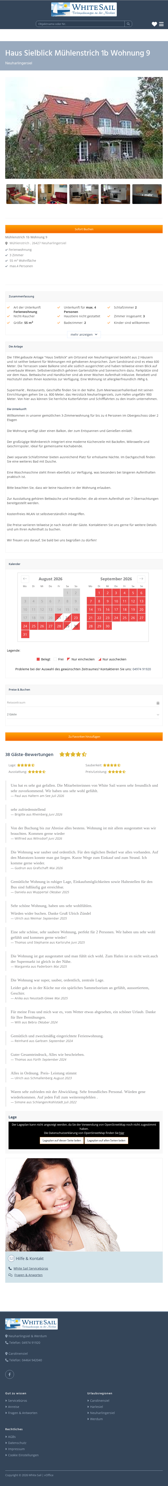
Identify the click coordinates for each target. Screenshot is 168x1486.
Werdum (96, 1419)
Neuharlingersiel (102, 1413)
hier (121, 1133)
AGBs (12, 1437)
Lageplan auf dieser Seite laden (62, 1140)
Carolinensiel (99, 1400)
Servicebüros (17, 1400)
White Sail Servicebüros (31, 1268)
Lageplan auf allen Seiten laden (106, 1140)
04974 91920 (142, 669)
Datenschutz (17, 1443)
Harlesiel (96, 1407)
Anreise (13, 1407)
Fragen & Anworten (28, 1275)
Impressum (16, 1449)
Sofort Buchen (84, 229)
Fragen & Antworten (22, 1413)
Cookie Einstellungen (23, 1455)
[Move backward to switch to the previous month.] (25, 579)
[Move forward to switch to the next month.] (141, 579)
